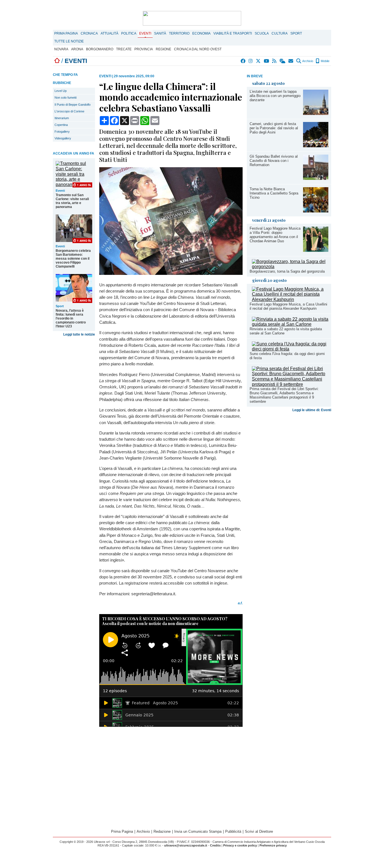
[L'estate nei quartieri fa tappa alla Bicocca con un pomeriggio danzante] (315, 113)
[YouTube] (267, 61)
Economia (201, 33)
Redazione (162, 831)
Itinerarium (62, 118)
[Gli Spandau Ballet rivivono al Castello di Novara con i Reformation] (315, 178)
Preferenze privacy (273, 845)
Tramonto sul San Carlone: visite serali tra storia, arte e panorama (72, 201)
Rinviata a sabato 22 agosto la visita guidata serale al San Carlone (286, 331)
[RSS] (274, 61)
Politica (128, 33)
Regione (163, 49)
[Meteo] (282, 61)
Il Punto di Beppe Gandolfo (73, 104)
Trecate (124, 49)
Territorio (179, 33)
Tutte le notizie (69, 41)
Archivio (307, 61)
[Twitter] (258, 61)
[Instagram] (251, 61)
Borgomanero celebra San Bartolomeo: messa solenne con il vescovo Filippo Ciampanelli (73, 258)
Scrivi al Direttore (259, 831)
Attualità (109, 33)
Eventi (145, 33)
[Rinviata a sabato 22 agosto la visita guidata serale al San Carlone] (290, 324)
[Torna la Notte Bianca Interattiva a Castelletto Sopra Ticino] (315, 211)
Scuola (262, 33)
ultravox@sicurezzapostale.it (185, 845)
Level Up (61, 90)
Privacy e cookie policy (240, 845)
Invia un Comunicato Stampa (198, 831)
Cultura (280, 33)
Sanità (160, 33)
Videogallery (63, 138)
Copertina (61, 124)
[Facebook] (243, 61)
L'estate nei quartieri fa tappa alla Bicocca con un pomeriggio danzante (275, 95)
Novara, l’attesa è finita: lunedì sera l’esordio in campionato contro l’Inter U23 (71, 318)
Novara (61, 49)
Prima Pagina (66, 33)
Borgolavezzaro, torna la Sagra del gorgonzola (287, 271)
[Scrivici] (291, 61)
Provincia (143, 49)
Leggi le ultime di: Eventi (311, 410)
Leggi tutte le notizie (79, 334)
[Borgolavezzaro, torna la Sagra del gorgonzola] (290, 266)
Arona (77, 49)
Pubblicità (233, 831)
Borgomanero (99, 49)
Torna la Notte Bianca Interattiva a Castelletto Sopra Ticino (274, 193)
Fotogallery (62, 131)
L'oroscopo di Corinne (69, 111)
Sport (296, 33)
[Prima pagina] (57, 60)
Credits (215, 845)
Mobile (324, 61)
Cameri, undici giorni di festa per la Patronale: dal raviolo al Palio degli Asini (274, 128)
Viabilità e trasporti (232, 33)
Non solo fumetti (65, 97)
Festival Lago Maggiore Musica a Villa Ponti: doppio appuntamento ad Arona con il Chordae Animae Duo (275, 234)
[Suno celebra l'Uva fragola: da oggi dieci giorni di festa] (290, 349)
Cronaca (89, 33)
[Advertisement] (289, 458)
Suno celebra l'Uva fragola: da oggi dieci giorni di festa (287, 356)
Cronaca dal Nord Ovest (198, 49)
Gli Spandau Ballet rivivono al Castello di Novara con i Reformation (274, 160)
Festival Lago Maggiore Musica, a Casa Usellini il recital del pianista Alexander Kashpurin (288, 306)
